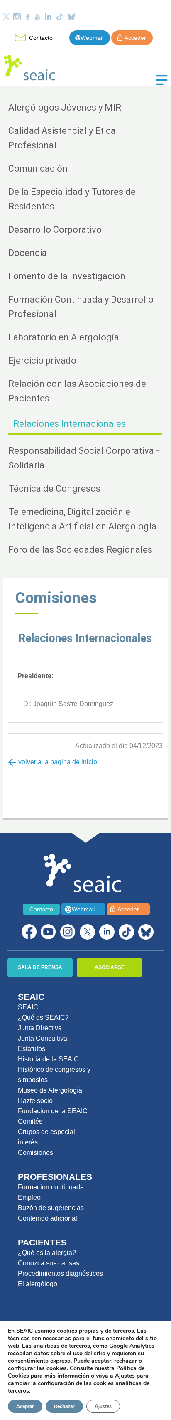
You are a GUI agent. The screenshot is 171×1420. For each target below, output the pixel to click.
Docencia (27, 253)
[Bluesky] (71, 16)
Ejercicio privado (42, 360)
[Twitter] (6, 16)
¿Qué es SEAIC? (43, 1017)
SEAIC (28, 1007)
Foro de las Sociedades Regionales (80, 549)
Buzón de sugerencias (51, 1207)
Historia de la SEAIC (48, 1059)
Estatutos (31, 1048)
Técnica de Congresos (54, 488)
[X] (87, 932)
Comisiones (56, 598)
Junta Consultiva (42, 1038)
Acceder (135, 37)
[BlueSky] (146, 932)
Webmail (92, 37)
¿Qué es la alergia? (47, 1252)
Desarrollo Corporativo (55, 229)
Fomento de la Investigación (66, 276)
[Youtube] (37, 16)
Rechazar (64, 1406)
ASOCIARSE (110, 967)
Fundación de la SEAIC (53, 1111)
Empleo (29, 1197)
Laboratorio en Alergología (63, 337)
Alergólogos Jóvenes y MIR (64, 107)
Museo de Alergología (50, 1090)
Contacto (41, 37)
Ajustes (103, 1406)
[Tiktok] (60, 16)
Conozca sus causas (48, 1263)
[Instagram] (17, 16)
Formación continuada (51, 1187)
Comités (30, 1121)
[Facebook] (28, 16)
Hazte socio (35, 1100)
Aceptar (25, 1406)
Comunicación (38, 168)
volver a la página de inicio (57, 761)
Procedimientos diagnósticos (60, 1273)
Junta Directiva (40, 1027)
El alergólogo (37, 1283)
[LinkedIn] (48, 16)
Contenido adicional (47, 1218)
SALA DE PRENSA (40, 967)
